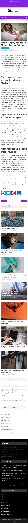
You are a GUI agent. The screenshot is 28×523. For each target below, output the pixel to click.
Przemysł (4, 420)
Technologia (5, 426)
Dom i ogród (5, 414)
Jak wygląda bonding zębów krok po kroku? (12, 388)
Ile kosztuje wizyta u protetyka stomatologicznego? (14, 275)
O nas (19, 3)
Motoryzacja (5, 417)
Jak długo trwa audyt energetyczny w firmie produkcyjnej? (10, 293)
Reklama (9, 3)
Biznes (4, 411)
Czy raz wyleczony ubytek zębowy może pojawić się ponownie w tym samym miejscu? (14, 401)
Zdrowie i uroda (4, 48)
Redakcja (15, 50)
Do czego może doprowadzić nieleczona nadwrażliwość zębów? (11, 251)
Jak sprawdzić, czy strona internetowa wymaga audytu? (13, 347)
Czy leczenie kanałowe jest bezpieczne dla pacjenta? (12, 396)
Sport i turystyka (6, 423)
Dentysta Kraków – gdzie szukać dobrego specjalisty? (5, 201)
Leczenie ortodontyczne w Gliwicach (10, 228)
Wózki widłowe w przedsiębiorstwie (24, 201)
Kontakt (14, 3)
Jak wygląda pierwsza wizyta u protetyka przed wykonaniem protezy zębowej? (14, 384)
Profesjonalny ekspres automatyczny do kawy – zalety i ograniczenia (13, 371)
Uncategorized (5, 429)
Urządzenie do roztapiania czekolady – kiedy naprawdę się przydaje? (12, 322)
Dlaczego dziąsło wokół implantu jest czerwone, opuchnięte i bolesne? (14, 392)
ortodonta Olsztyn (17, 132)
